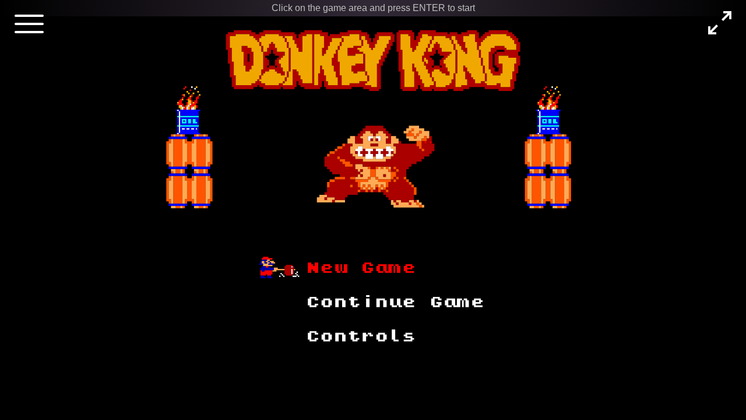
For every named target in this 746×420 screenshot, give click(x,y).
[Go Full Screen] (719, 22)
